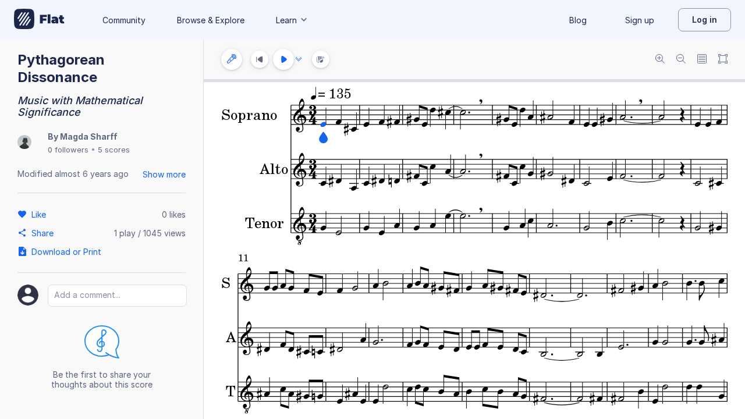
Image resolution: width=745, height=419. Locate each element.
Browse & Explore (210, 20)
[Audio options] (298, 59)
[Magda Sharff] (24, 143)
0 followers (68, 149)
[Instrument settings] (231, 59)
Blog (578, 20)
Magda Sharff (89, 136)
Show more (164, 174)
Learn (286, 20)
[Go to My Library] (39, 20)
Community (124, 20)
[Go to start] (259, 59)
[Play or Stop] (283, 59)
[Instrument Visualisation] (320, 59)
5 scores (114, 149)
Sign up (639, 20)
